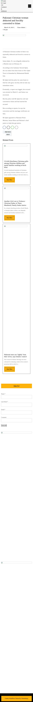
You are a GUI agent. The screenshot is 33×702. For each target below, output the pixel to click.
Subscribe (4, 425)
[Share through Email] (16, 127)
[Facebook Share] (4, 127)
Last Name (4, 401)
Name (3, 394)
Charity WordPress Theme (12, 698)
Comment (3, 417)
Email (3, 409)
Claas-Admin (21, 27)
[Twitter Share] (8, 127)
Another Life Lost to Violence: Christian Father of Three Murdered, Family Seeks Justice (15, 203)
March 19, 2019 (9, 27)
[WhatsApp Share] (12, 127)
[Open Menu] (29, 6)
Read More (8, 179)
